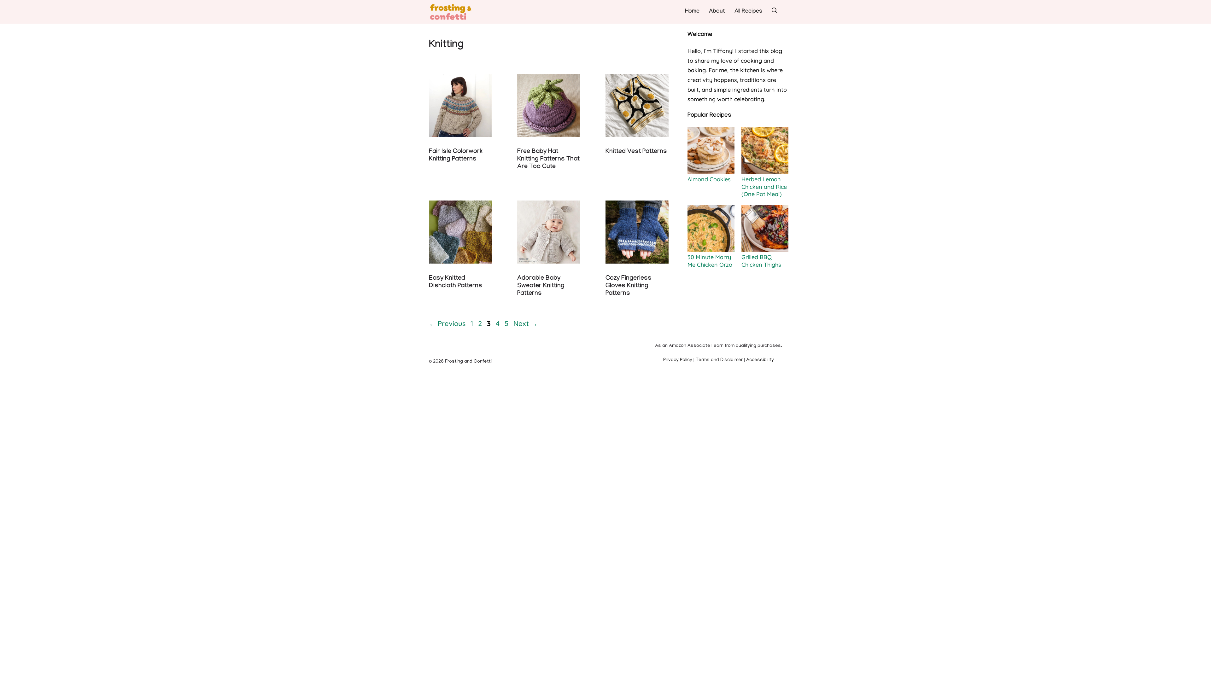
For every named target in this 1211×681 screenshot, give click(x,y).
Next (525, 323)
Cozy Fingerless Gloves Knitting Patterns (629, 286)
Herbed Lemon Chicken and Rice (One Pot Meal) (764, 187)
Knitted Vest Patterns (636, 152)
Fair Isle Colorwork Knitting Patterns (456, 155)
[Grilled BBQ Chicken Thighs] (764, 229)
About (717, 12)
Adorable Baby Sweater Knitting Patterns (541, 286)
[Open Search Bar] (774, 12)
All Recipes (748, 12)
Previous (447, 323)
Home (692, 12)
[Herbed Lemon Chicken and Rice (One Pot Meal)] (764, 151)
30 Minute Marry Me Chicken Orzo (709, 260)
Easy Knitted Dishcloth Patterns (455, 282)
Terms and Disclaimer (719, 360)
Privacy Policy (677, 360)
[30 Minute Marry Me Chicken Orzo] (710, 229)
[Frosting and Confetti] (456, 12)
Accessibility (760, 360)
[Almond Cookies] (710, 151)
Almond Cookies (709, 179)
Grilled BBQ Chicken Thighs (761, 260)
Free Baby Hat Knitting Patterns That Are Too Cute (548, 159)
